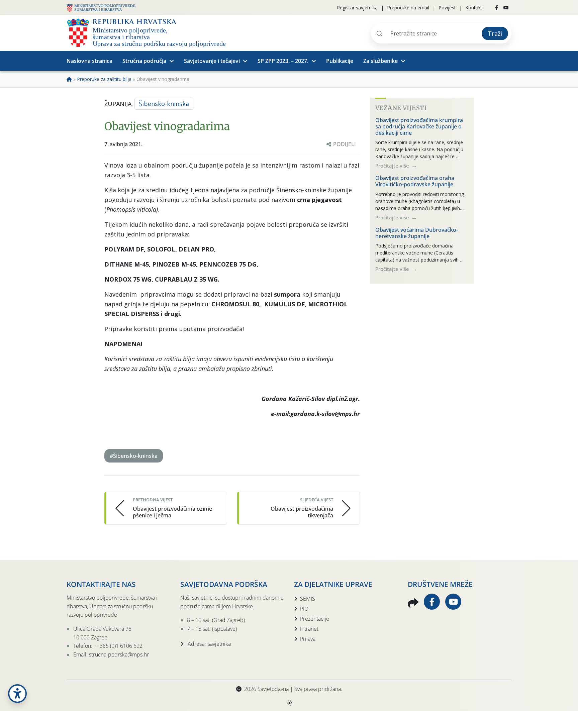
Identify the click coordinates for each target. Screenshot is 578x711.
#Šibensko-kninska (134, 456)
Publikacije (339, 61)
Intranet (309, 628)
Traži (495, 33)
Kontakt (473, 7)
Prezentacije (314, 618)
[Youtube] (506, 7)
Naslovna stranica (89, 61)
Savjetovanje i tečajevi (212, 61)
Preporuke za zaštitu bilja (104, 79)
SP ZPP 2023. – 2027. (283, 61)
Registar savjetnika (357, 7)
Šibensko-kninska (164, 104)
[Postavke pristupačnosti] (17, 693)
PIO (304, 608)
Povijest (447, 7)
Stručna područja (144, 61)
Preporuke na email (408, 7)
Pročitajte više (392, 165)
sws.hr (289, 702)
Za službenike (380, 61)
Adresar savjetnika (208, 643)
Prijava (307, 638)
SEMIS (307, 598)
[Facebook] (496, 7)
